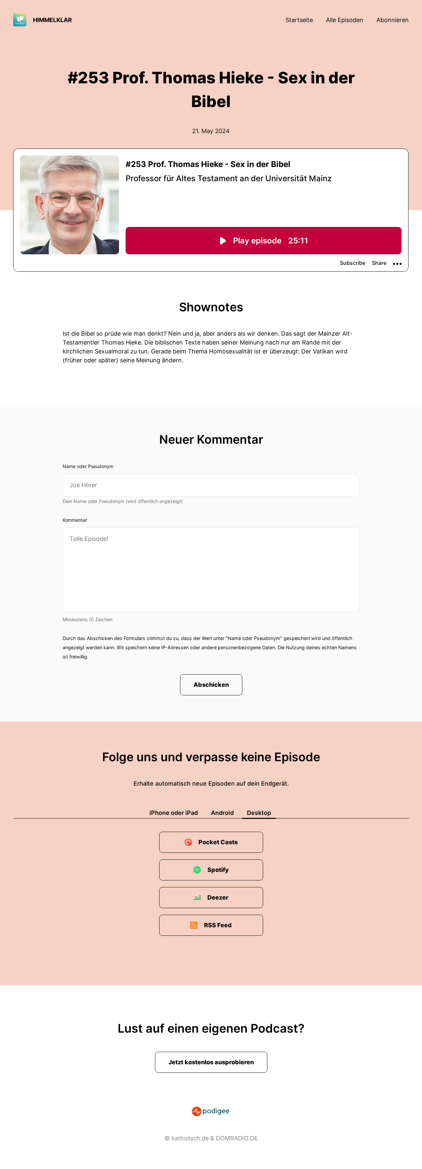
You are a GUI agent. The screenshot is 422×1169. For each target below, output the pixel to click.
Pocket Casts (218, 842)
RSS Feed (218, 925)
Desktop (259, 812)
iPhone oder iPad (173, 812)
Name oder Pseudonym (88, 466)
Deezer (217, 897)
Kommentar (75, 520)
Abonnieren (393, 19)
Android (222, 812)
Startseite (299, 19)
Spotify (218, 869)
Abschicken (211, 684)
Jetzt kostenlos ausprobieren (211, 1062)
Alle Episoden (344, 19)
